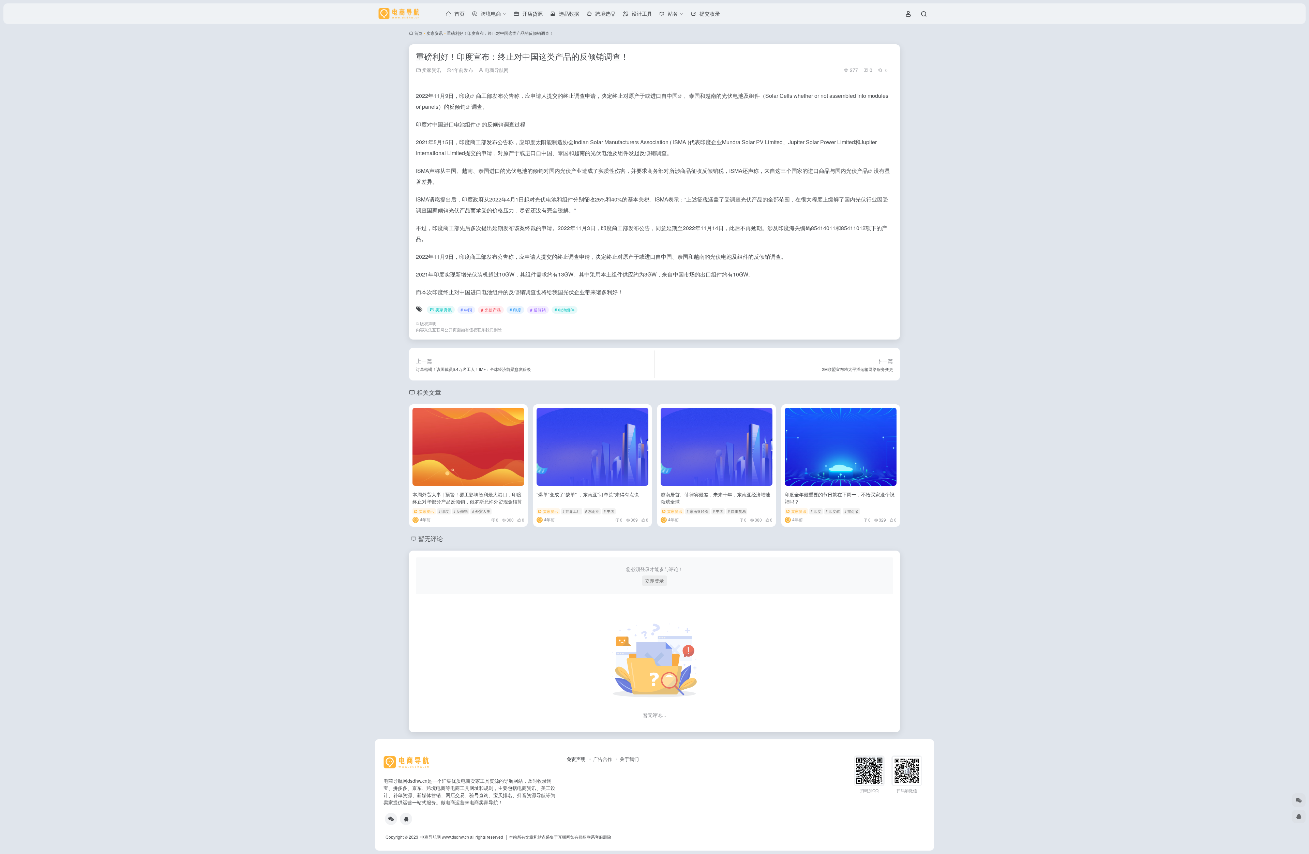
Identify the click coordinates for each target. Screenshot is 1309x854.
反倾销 (457, 106)
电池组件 (465, 124)
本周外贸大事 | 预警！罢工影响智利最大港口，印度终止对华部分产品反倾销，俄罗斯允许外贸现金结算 (467, 498)
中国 (672, 96)
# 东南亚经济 (697, 511)
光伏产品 (857, 171)
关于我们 (629, 758)
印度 (464, 96)
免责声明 (576, 758)
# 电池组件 (564, 310)
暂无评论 (430, 538)
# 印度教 (833, 511)
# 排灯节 (851, 511)
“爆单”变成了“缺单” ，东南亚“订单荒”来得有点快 (588, 494)
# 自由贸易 (737, 511)
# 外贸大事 (481, 511)
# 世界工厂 (571, 511)
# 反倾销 (538, 310)
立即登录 (654, 580)
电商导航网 (496, 69)
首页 (418, 33)
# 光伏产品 (491, 310)
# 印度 (515, 310)
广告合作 (602, 758)
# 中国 (466, 310)
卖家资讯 (434, 33)
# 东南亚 (592, 511)
